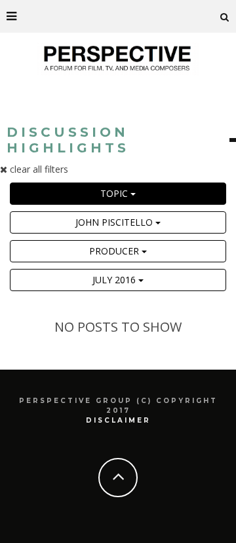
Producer (115, 251)
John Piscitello (115, 222)
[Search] (224, 16)
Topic (115, 193)
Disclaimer (118, 420)
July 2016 (115, 279)
